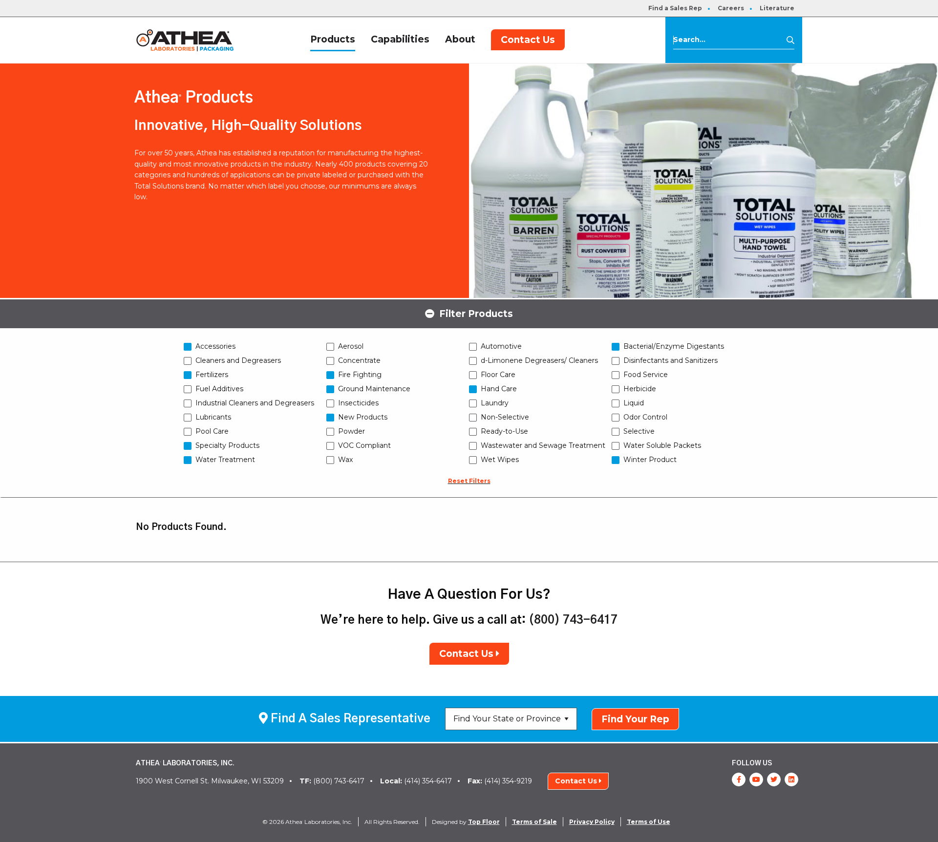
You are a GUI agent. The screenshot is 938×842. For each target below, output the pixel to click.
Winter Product (650, 459)
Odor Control (645, 417)
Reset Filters (469, 480)
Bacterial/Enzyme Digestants (673, 346)
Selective (639, 431)
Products (332, 39)
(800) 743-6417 (573, 620)
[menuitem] (675, 8)
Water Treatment (225, 459)
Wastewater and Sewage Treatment (543, 445)
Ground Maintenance (374, 388)
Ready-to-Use (504, 431)
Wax (345, 459)
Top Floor (484, 821)
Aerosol (350, 346)
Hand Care (499, 388)
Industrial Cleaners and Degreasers (254, 403)
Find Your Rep (635, 719)
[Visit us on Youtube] (756, 779)
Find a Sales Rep (675, 8)
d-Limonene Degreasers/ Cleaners (539, 360)
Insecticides (358, 403)
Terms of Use (648, 821)
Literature (777, 8)
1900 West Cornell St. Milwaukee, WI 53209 (210, 781)
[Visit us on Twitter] (774, 779)
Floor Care (498, 374)
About (460, 39)
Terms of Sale (534, 821)
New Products (362, 417)
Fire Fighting (360, 374)
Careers (731, 8)
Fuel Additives (219, 388)
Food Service (645, 374)
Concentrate (359, 360)
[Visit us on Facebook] (739, 779)
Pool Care (212, 431)
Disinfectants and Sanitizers (670, 360)
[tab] (469, 313)
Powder (351, 431)
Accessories (215, 346)
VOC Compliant (364, 445)
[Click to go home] (185, 39)
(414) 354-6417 (416, 781)
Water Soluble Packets (662, 445)
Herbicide (639, 388)
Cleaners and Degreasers (238, 360)
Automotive (501, 346)
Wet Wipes (500, 459)
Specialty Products (227, 445)
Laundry (495, 403)
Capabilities (400, 39)
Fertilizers (211, 374)
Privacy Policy (592, 821)
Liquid (633, 403)
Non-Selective (505, 417)
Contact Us (528, 39)
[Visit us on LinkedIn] (791, 779)
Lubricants (213, 417)
